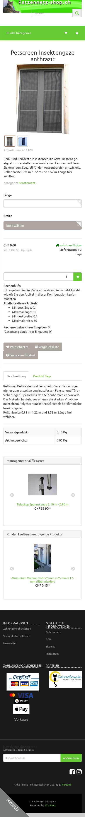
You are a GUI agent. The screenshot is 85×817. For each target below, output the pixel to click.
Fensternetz (27, 183)
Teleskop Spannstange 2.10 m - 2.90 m (42, 504)
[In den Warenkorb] (77, 276)
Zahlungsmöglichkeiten (17, 628)
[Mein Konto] (77, 33)
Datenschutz (53, 632)
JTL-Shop (50, 805)
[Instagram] (79, 771)
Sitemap (50, 646)
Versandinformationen (16, 636)
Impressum (52, 653)
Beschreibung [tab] (16, 376)
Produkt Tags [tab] (42, 376)
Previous (12, 495)
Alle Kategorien (20, 33)
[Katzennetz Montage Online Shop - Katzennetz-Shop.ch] (14, 10)
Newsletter (10, 643)
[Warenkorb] (65, 33)
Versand (66, 784)
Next (73, 495)
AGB (48, 639)
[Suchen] (77, 13)
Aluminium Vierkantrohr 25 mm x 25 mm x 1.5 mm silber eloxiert (42, 579)
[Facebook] (72, 771)
